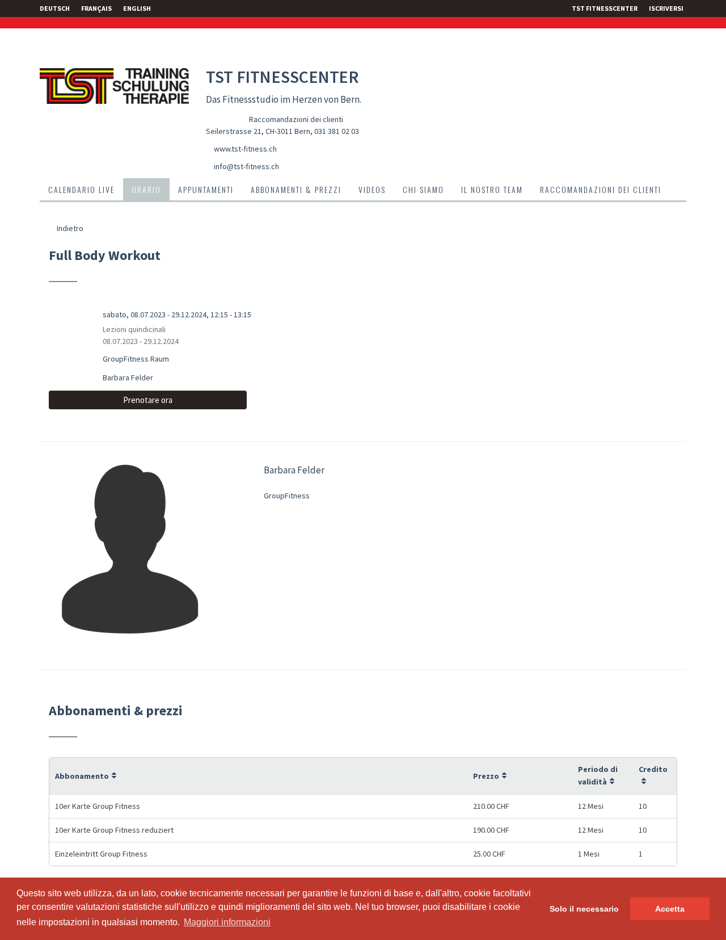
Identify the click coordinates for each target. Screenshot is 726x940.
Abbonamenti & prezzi (296, 189)
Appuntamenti (206, 189)
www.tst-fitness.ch (245, 149)
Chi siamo (423, 189)
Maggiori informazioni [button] (227, 922)
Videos (372, 189)
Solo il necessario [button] (584, 908)
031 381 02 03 (336, 131)
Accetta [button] (670, 908)
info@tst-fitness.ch (246, 166)
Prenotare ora (147, 400)
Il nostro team (492, 189)
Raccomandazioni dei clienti (296, 119)
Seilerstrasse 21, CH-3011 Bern (258, 131)
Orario (146, 189)
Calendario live (81, 189)
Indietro (69, 228)
